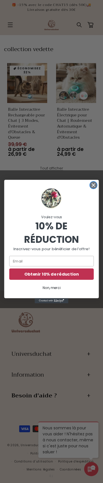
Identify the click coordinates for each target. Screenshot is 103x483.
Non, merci (51, 288)
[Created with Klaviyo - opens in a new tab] (51, 300)
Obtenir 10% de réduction (51, 274)
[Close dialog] (93, 185)
